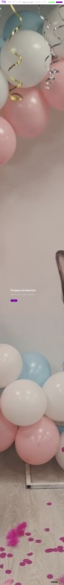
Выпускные (30, 2)
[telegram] (49, 2)
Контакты (24, 2)
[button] (14, 300)
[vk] (50, 2)
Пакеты (27, 2)
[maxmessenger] (52, 2)
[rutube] (54, 2)
